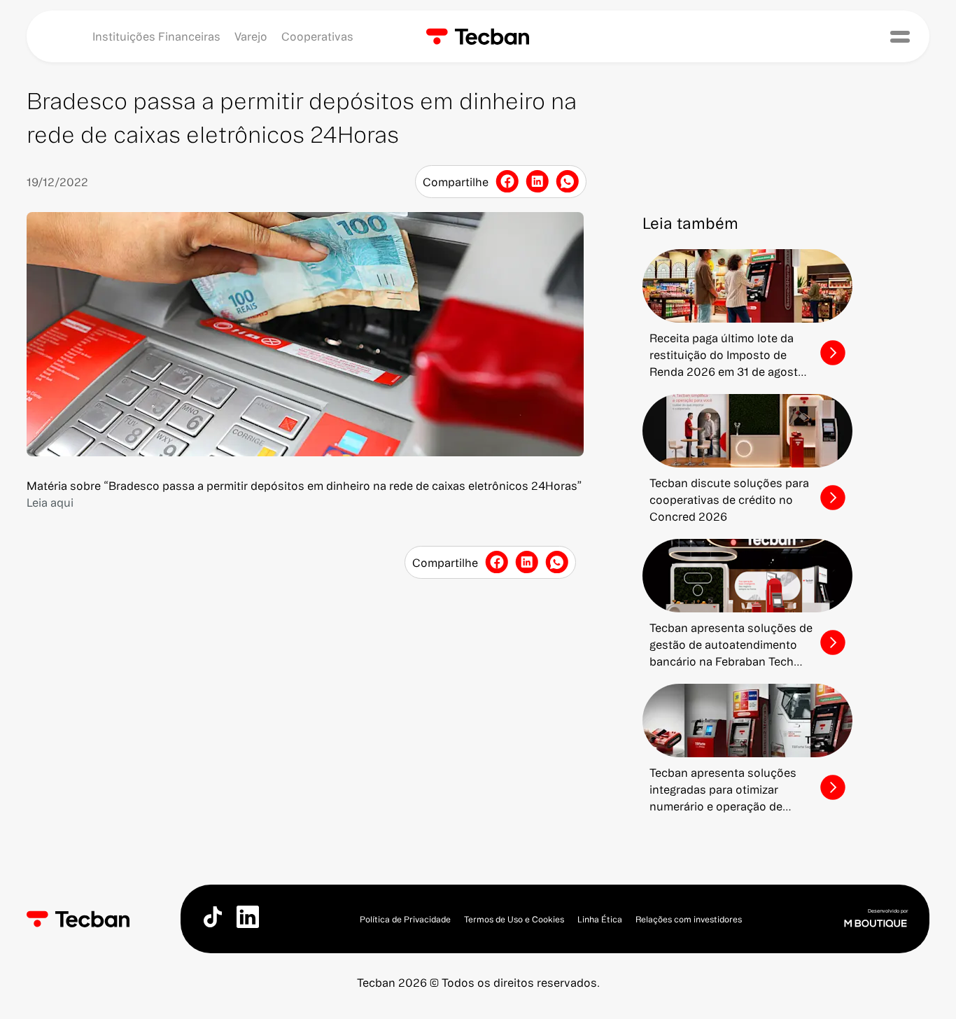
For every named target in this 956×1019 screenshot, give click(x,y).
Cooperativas (317, 36)
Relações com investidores (688, 919)
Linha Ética (599, 919)
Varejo (250, 36)
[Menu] (900, 36)
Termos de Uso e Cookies (514, 919)
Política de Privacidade (405, 919)
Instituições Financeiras (156, 36)
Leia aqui (50, 502)
